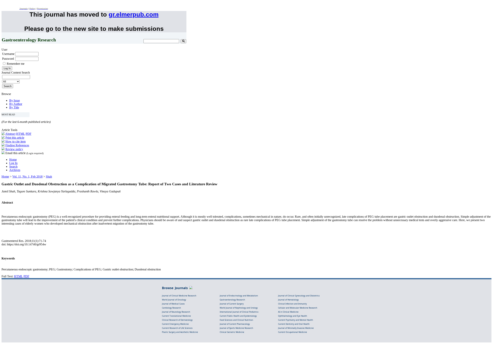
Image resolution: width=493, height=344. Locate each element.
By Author (15, 104)
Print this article (14, 137)
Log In (13, 163)
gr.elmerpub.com (133, 14)
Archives (14, 170)
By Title (14, 107)
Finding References (17, 145)
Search (13, 166)
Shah (49, 176)
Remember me (15, 63)
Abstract (10, 133)
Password (8, 58)
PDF (28, 133)
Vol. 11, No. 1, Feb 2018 (27, 176)
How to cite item (15, 141)
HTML (20, 133)
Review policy (14, 149)
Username (8, 53)
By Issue (14, 100)
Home (13, 159)
